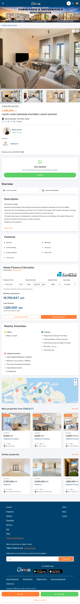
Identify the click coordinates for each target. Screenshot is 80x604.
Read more (8, 228)
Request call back (58, 317)
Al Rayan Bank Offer (21, 317)
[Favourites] (73, 3)
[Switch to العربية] (69, 3)
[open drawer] (3, 3)
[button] (35, 3)
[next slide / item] (79, 96)
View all (75, 409)
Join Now (40, 175)
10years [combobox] (67, 284)
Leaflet (76, 402)
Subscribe (66, 559)
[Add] (77, 3)
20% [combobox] (29, 284)
